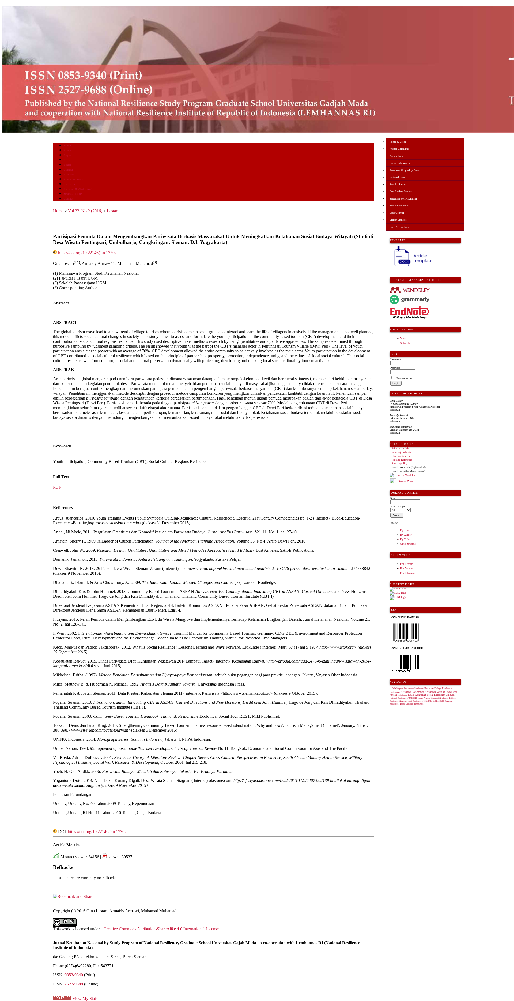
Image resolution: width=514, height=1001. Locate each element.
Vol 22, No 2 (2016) (85, 211)
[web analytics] (62, 998)
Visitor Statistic (398, 219)
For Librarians (407, 572)
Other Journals (408, 543)
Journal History (73, 193)
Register (69, 160)
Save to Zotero (406, 481)
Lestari (112, 211)
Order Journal (397, 212)
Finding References (402, 459)
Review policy (399, 463)
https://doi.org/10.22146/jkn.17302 (87, 252)
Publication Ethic (399, 205)
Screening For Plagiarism (403, 198)
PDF (57, 487)
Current (68, 169)
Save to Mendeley (405, 474)
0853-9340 (74, 975)
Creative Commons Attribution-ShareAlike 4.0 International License (161, 929)
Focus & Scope (398, 141)
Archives (69, 174)
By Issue (405, 530)
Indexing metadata (401, 452)
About (67, 150)
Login (67, 155)
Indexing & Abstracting (78, 188)
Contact (68, 198)
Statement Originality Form (404, 170)
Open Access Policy (400, 226)
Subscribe (405, 342)
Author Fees (396, 156)
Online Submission (400, 162)
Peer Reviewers (398, 184)
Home (67, 145)
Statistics (69, 184)
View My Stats (84, 998)
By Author (405, 534)
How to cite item (401, 455)
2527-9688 (74, 984)
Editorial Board (398, 177)
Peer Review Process (401, 191)
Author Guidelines (399, 148)
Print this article (400, 448)
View (403, 338)
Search (67, 164)
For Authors (406, 568)
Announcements (73, 179)
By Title (404, 539)
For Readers (406, 563)
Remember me (404, 378)
